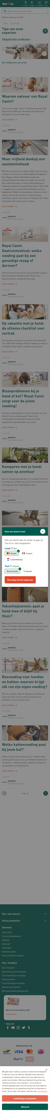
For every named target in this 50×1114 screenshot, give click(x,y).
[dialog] (25, 557)
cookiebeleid (42, 1091)
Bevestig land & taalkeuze (20, 580)
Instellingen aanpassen (25, 1098)
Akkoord (25, 1106)
